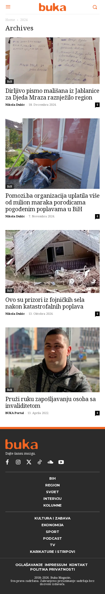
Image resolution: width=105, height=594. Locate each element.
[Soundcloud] (50, 462)
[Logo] (52, 7)
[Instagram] (18, 462)
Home (10, 19)
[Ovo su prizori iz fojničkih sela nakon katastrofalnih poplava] (52, 261)
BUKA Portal (14, 413)
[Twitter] (29, 462)
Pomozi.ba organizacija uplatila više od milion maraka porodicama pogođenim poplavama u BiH (52, 202)
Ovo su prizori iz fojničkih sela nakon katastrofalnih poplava (45, 303)
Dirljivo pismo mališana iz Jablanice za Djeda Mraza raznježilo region (52, 94)
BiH (9, 81)
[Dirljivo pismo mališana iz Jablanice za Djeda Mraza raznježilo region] (52, 60)
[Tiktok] (40, 462)
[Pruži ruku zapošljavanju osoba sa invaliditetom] (52, 360)
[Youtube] (61, 462)
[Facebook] (7, 462)
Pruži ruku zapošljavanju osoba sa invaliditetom (50, 402)
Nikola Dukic (15, 104)
